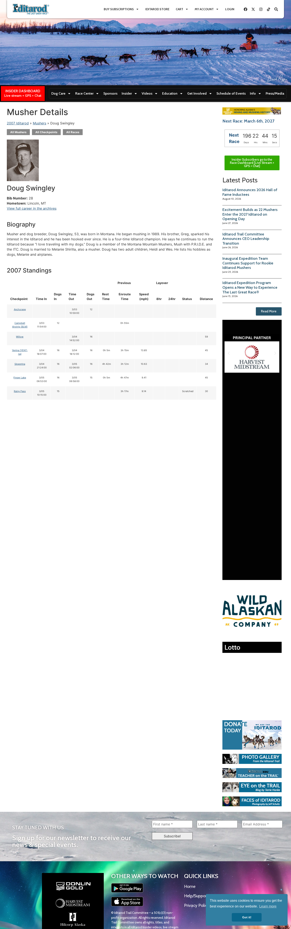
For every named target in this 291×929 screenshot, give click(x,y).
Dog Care (58, 93)
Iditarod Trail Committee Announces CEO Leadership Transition (245, 239)
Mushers (39, 123)
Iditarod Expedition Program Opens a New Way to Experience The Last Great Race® (249, 287)
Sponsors (110, 93)
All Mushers (18, 132)
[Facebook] (245, 9)
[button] (229, 353)
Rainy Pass (20, 391)
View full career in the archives (31, 208)
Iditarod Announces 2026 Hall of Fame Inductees (249, 192)
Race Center (84, 93)
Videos (147, 93)
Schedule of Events (231, 93)
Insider (127, 93)
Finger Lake (19, 377)
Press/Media (275, 93)
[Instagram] (260, 9)
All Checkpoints (46, 132)
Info (253, 93)
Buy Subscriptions (119, 9)
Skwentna (19, 363)
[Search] (276, 9)
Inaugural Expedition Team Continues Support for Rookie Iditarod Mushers (247, 263)
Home (189, 886)
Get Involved (197, 93)
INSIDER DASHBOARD (22, 91)
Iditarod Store (157, 9)
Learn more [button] (268, 906)
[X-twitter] (253, 9)
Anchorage (20, 309)
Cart (179, 9)
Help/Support (196, 895)
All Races (72, 132)
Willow (19, 336)
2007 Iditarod (18, 123)
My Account (204, 9)
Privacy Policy (196, 905)
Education (169, 93)
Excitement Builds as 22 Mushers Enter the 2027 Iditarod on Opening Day (250, 214)
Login (229, 9)
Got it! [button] (246, 917)
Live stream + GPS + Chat (22, 96)
